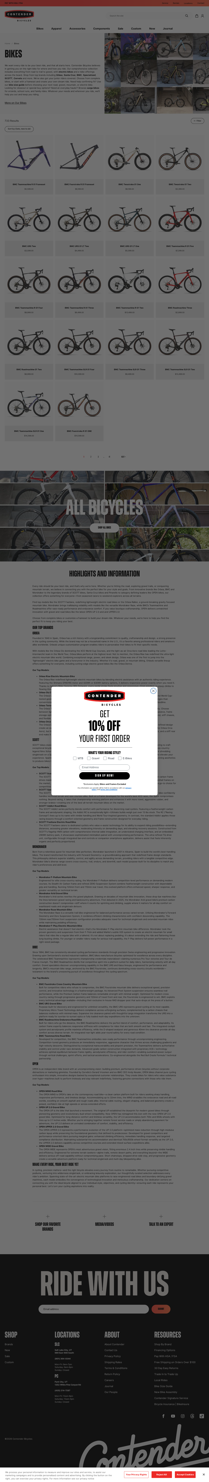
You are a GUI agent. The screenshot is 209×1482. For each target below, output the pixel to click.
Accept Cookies (185, 1474)
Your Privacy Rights (136, 1474)
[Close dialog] (153, 691)
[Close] (203, 1474)
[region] (104, 1474)
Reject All (161, 1474)
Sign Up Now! (104, 775)
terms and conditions (109, 789)
